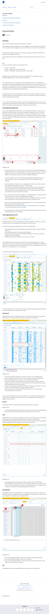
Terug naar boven (6, 595)
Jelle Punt (8, 35)
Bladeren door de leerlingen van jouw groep (11, 17)
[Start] (3, 2)
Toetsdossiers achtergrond (7, 25)
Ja (21, 586)
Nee (28, 586)
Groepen (14, 7)
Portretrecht (4, 20)
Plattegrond (4, 15)
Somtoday (4, 7)
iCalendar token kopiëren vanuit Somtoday (11, 22)
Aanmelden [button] (43, 2)
